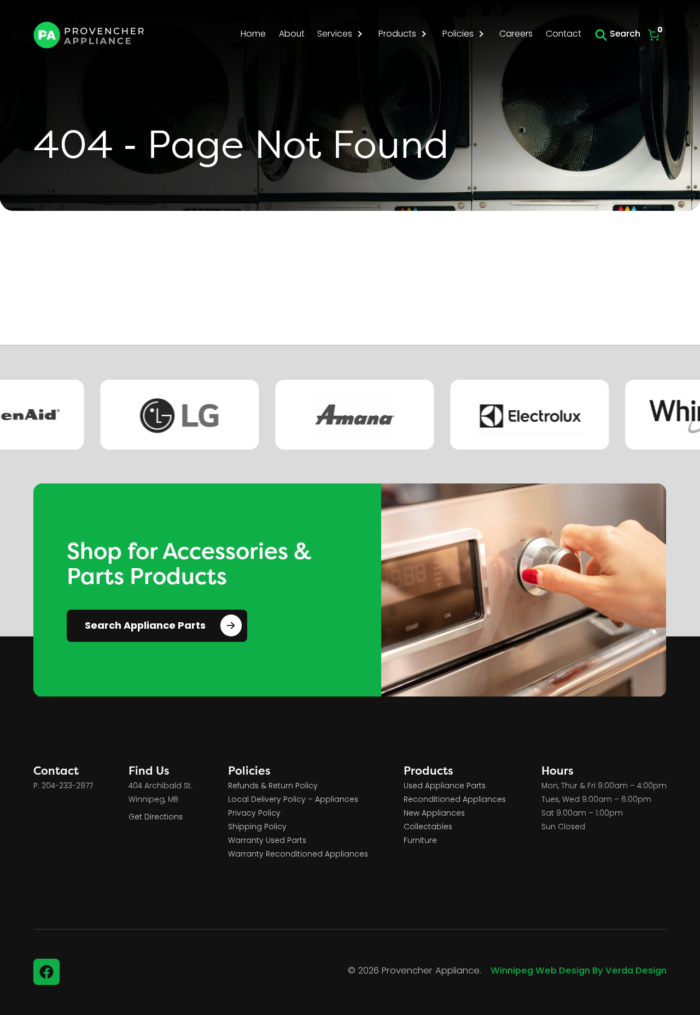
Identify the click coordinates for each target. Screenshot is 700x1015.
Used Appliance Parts (445, 786)
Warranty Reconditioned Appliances (298, 854)
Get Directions (156, 817)
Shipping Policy (257, 827)
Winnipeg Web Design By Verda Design (579, 971)
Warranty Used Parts (267, 841)
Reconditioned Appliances (455, 800)
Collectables (428, 827)
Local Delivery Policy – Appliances (293, 800)
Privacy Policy (254, 813)
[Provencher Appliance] (89, 35)
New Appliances (434, 813)
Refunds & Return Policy (273, 786)
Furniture (420, 841)
